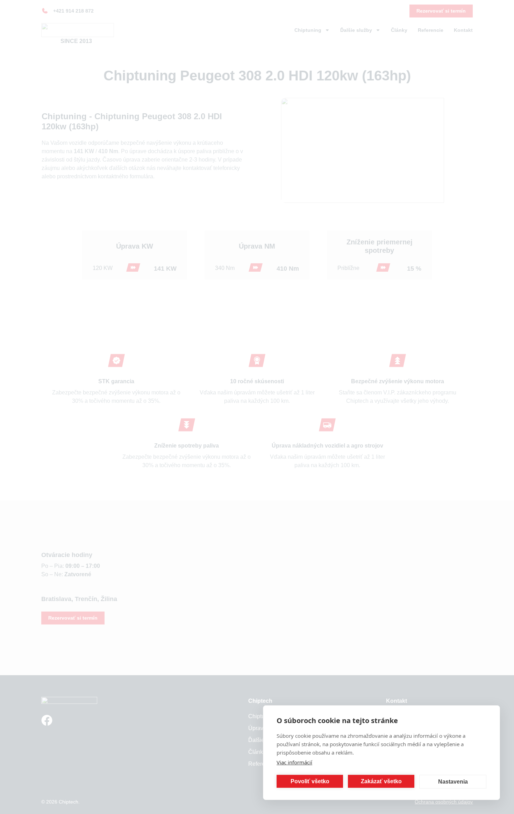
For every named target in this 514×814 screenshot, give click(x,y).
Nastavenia (453, 782)
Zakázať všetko (381, 781)
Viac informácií (294, 762)
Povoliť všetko (310, 781)
